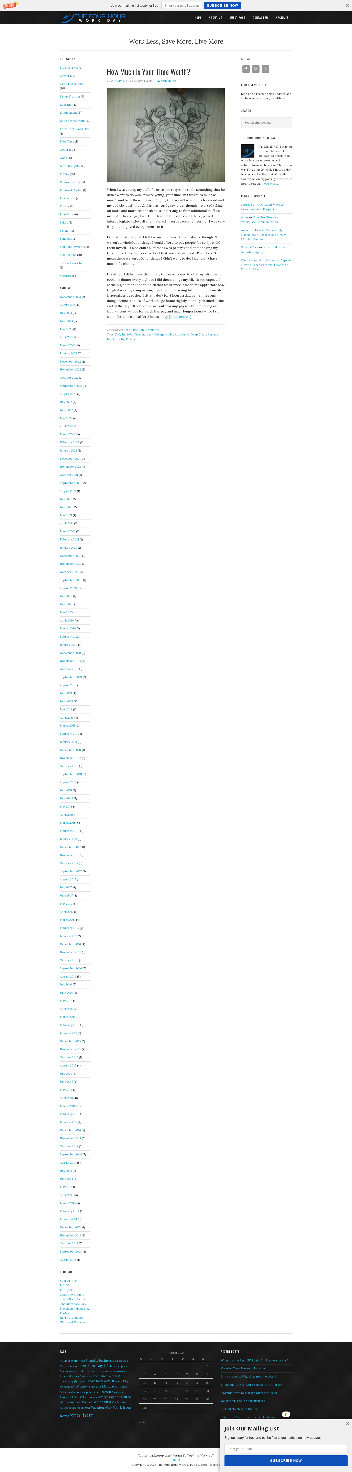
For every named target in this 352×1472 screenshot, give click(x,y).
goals (91, 1381)
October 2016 (69, 960)
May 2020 (66, 612)
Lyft (73, 1386)
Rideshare (67, 214)
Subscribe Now (222, 5)
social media (76, 1408)
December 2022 (70, 361)
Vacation (66, 275)
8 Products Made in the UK (239, 1409)
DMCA (176, 1460)
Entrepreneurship (72, 121)
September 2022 (71, 386)
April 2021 (66, 523)
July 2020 (66, 596)
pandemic (92, 1392)
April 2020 (67, 620)
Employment (68, 112)
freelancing (66, 1381)
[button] (176, 5)
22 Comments (166, 80)
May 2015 (66, 1090)
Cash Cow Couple (72, 1295)
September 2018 (71, 774)
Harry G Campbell (72, 1318)
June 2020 (66, 604)
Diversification (70, 96)
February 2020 (70, 636)
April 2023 (67, 337)
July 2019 (66, 693)
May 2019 (66, 709)
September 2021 (71, 483)
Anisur (245, 230)
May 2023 (66, 329)
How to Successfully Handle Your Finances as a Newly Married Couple (263, 234)
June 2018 (66, 798)
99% (129, 334)
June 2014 (66, 1178)
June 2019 (66, 701)
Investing (65, 1386)
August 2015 (68, 1065)
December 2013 (70, 1227)
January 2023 (68, 353)
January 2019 (68, 742)
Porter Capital (251, 260)
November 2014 (70, 1138)
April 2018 (67, 815)
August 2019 (68, 685)
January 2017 (68, 936)
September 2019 (71, 677)
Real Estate (67, 198)
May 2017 (66, 903)
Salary (64, 222)
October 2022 (69, 377)
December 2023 (70, 297)
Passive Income (70, 182)
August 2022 (68, 394)
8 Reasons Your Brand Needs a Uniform (248, 1417)
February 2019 (69, 733)
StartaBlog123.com (72, 1299)
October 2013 (69, 1243)
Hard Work (103, 1381)
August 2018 (68, 782)
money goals (95, 1386)
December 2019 (70, 653)
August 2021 (68, 491)
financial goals (69, 1376)
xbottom (82, 1415)
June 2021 (66, 507)
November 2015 (70, 1049)
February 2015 (69, 1114)
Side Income (68, 255)
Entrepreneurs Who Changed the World (248, 1376)
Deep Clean (198, 334)
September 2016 (71, 968)
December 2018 (70, 750)
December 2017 (70, 847)
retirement (92, 1397)
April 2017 (66, 912)
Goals (64, 158)
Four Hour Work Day (74, 129)
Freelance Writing (106, 1376)
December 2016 (70, 944)
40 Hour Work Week (72, 1360)
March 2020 (68, 628)
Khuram (246, 204)
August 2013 (68, 1260)
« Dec (143, 1422)
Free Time (131, 330)
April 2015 (67, 1098)
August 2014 (68, 1162)
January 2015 (68, 1122)
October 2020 (69, 572)
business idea (120, 1360)
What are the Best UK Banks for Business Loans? (254, 1360)
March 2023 (68, 345)
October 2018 (69, 766)
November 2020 (70, 564)
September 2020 (71, 580)
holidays (125, 1381)
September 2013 (71, 1251)
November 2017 (70, 855)
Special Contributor (73, 263)
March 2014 (68, 1203)
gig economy (80, 1381)
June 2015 (66, 1081)
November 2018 (70, 758)
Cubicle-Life (87, 1366)
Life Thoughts (149, 330)
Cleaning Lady (143, 334)
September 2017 (71, 871)
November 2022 (70, 369)
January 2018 (68, 839)
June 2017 (66, 895)
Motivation (111, 1386)
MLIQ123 (66, 1290)
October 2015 (69, 1057)
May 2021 (66, 515)
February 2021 (69, 539)
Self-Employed (86, 1402)
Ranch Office (249, 247)
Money (64, 174)
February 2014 (69, 1211)
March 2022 (68, 434)
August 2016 (68, 976)
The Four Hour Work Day (92, 17)
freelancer (86, 1376)
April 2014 (67, 1195)
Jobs (121, 339)
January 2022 (68, 450)
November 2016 (70, 952)
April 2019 (67, 717)
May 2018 (66, 806)
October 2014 (69, 1146)
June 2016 (66, 992)
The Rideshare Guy (73, 1304)
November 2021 (70, 466)
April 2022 (67, 426)
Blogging (92, 1360)
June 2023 (66, 321)
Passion (105, 1392)
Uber (87, 1407)
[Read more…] (180, 317)
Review (64, 206)
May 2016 (66, 1001)
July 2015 (66, 1073)
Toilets (130, 339)
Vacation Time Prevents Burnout (243, 1368)
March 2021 (67, 531)
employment (71, 1371)
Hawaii (116, 1381)
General (65, 149)
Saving (64, 230)
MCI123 (65, 1285)
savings (103, 1397)
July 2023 (66, 313)
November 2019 (70, 661)
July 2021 (66, 499)
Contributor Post (72, 83)
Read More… (270, 183)
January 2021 (68, 547)
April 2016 (67, 1009)
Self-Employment (72, 247)
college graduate (177, 334)
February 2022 (69, 442)
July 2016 (66, 984)
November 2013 (70, 1235)
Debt (112, 1366)
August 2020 (68, 588)
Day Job (103, 1365)
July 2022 (66, 402)
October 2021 (69, 475)
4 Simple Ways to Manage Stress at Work (249, 1393)
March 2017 (67, 920)
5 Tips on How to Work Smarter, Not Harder (251, 1385)
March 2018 (68, 822)
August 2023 (68, 305)
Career (64, 76)
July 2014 (66, 1171)
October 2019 (69, 669)
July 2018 (66, 790)
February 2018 (69, 831)
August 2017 (68, 879)
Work (108, 1408)
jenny (244, 217)
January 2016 (68, 1033)
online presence (77, 1392)
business (105, 1360)
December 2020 (70, 556)
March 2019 (68, 725)
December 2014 (70, 1130)
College (159, 334)
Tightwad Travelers (73, 1322)
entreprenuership (115, 1371)
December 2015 (70, 1041)
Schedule (66, 238)
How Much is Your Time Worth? (148, 71)
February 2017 (69, 928)
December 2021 (70, 458)
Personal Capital (71, 190)
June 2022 (66, 410)
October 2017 (69, 863)
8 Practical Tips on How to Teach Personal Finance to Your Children (266, 264)
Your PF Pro (68, 1280)
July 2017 (66, 887)
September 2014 (71, 1154)
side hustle (105, 1402)
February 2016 (69, 1025)
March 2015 (68, 1106)
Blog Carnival (69, 67)
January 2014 (68, 1219)
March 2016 (68, 1017)
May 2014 (66, 1187)
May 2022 (66, 418)
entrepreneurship (91, 1371)
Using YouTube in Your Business (243, 1401)
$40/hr (120, 334)
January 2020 (68, 645)
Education (66, 104)
